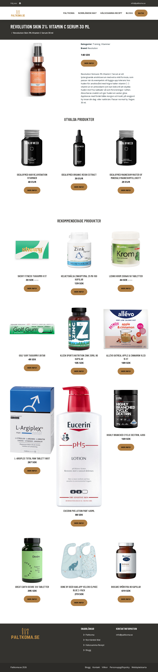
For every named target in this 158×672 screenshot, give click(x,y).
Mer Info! (89, 63)
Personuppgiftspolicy (120, 667)
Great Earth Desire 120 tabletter (32, 586)
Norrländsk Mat (87, 13)
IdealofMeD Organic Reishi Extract (79, 174)
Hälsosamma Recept (111, 13)
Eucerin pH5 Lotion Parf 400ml (79, 510)
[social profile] (20, 3)
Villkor (105, 667)
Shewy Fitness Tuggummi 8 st (32, 276)
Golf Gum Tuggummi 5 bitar (32, 355)
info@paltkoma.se (138, 3)
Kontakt (96, 667)
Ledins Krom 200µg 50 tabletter (126, 276)
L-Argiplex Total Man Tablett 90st (32, 458)
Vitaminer (105, 44)
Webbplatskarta (139, 667)
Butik (141, 13)
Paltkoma (68, 13)
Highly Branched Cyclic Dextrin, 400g (126, 434)
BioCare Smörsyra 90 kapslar (126, 586)
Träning (96, 44)
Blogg (129, 13)
